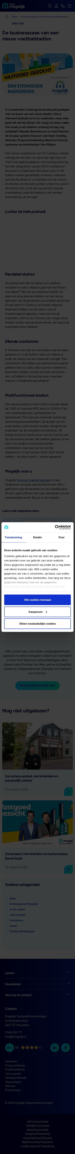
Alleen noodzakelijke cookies (37, 623)
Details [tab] (37, 537)
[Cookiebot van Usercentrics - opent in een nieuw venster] (55, 527)
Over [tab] (61, 537)
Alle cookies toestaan (37, 599)
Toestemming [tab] (13, 537)
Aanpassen (35, 611)
